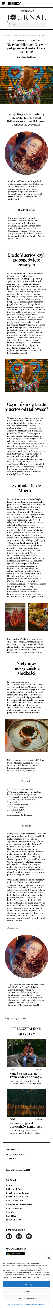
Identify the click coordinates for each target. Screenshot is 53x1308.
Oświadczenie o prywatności (33, 1304)
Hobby (13, 1018)
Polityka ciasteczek (15, 1304)
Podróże (22, 1018)
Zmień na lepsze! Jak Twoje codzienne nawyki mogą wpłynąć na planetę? (26, 1075)
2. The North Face (14, 1189)
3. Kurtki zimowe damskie (17, 1193)
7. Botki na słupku (14, 1208)
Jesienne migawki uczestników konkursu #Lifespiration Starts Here (25, 1125)
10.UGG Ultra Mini (13, 1219)
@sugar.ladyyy (14, 230)
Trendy (13, 1069)
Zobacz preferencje (26, 1298)
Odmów (26, 1291)
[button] (49, 1258)
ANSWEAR (6, 35)
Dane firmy (11, 1158)
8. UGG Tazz (11, 1212)
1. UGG (9, 1185)
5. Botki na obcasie (14, 1200)
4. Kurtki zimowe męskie (17, 1196)
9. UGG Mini (11, 1216)
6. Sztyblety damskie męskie (19, 1204)
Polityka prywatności (15, 1154)
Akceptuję (26, 1284)
